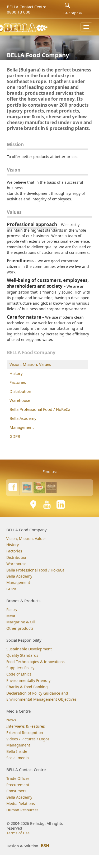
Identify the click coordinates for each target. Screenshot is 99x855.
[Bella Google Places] (33, 504)
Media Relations (20, 803)
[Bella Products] (27, 487)
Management (22, 427)
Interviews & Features (25, 726)
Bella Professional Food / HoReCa (40, 409)
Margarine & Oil (20, 621)
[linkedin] (60, 504)
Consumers (16, 790)
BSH (45, 846)
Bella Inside (16, 751)
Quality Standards (22, 655)
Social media (17, 757)
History (16, 373)
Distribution (20, 391)
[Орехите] (51, 487)
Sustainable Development (29, 648)
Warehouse (20, 400)
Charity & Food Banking (27, 686)
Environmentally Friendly (28, 680)
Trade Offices (18, 778)
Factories (18, 382)
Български (73, 13)
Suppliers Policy (20, 667)
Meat (10, 615)
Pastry (11, 609)
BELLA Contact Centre (26, 6)
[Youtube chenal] (47, 504)
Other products (20, 628)
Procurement (17, 784)
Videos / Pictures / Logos (27, 738)
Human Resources (22, 809)
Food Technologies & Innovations (35, 661)
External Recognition (24, 732)
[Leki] (39, 487)
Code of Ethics (18, 674)
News (11, 719)
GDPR (15, 436)
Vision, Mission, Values (30, 364)
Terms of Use (18, 832)
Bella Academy (23, 418)
